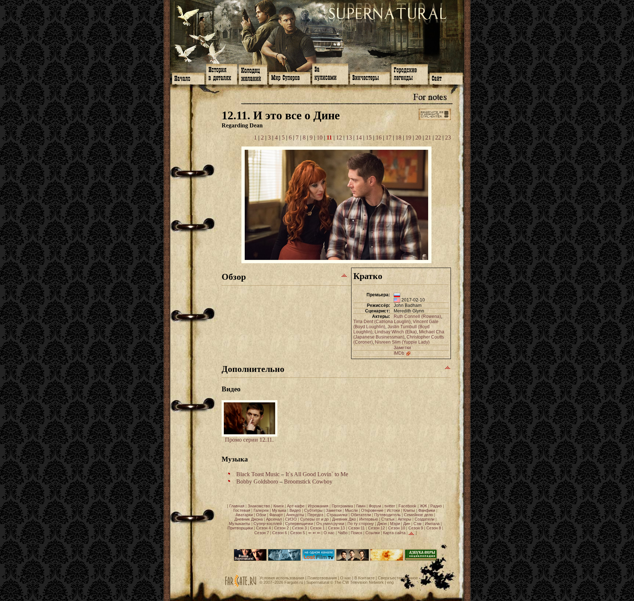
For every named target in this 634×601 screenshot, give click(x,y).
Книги (278, 506)
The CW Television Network (359, 582)
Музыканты (239, 523)
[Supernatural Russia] (250, 559)
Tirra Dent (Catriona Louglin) (382, 321)
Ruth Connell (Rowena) (417, 316)
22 (438, 137)
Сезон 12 (376, 528)
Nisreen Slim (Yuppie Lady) (402, 342)
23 (448, 137)
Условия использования (281, 578)
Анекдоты (295, 515)
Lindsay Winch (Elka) (396, 331)
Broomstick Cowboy (308, 481)
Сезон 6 (279, 533)
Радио (436, 506)
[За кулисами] (330, 73)
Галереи (261, 510)
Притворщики (240, 528)
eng (390, 582)
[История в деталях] (221, 73)
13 (349, 137)
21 (428, 137)
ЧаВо (342, 533)
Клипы (409, 510)
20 (418, 137)
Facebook (407, 506)
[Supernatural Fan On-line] (284, 559)
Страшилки (337, 515)
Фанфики (426, 510)
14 (359, 137)
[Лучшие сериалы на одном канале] (318, 559)
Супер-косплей (268, 523)
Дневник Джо (344, 519)
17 (388, 137)
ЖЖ (423, 506)
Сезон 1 (317, 528)
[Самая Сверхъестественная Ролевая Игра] (386, 559)
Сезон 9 (415, 528)
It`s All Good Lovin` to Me (316, 474)
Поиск (356, 533)
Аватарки (244, 515)
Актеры (404, 519)
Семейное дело (418, 515)
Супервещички (299, 523)
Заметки (402, 347)
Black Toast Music (258, 474)
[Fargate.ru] (240, 586)
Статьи (387, 519)
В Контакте (364, 578)
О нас (329, 533)
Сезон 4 (263, 528)
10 (320, 137)
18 (398, 137)
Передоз (315, 515)
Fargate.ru (293, 582)
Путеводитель (387, 515)
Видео (295, 510)
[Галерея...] (336, 261)
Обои (261, 515)
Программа (342, 506)
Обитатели (361, 515)
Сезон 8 (433, 528)
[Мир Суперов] (289, 77)
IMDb (399, 353)
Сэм (417, 523)
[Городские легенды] (409, 73)
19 (408, 137)
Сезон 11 (356, 528)
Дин (406, 523)
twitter (390, 506)
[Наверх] (344, 275)
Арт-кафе (296, 506)
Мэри (395, 523)
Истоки (393, 510)
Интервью (368, 519)
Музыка (279, 510)
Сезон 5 (297, 533)
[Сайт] (446, 78)
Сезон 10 (396, 528)
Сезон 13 (336, 528)
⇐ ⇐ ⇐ (314, 533)
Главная (236, 506)
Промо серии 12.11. (249, 440)
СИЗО (291, 519)
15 (369, 137)
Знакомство (259, 506)
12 (339, 137)
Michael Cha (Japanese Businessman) (398, 334)
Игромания (318, 506)
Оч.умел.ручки (330, 523)
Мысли (351, 510)
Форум (375, 506)
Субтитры (313, 510)
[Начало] (188, 78)
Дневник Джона (248, 519)
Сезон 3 (299, 528)
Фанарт (276, 515)
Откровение (372, 510)
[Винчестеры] (370, 77)
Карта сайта (394, 533)
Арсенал (274, 519)
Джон (382, 523)
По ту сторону (360, 523)
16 (379, 137)
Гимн (360, 506)
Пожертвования (322, 578)
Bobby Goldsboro (257, 481)
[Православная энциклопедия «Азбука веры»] (420, 559)
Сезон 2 (281, 528)
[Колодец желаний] (253, 74)
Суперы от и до (314, 519)
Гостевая (241, 510)
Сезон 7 (261, 533)
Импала (432, 523)
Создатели (424, 519)
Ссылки (372, 533)
